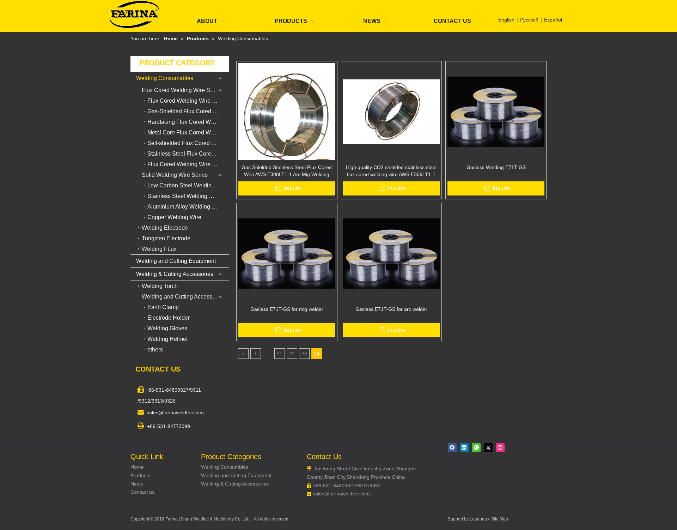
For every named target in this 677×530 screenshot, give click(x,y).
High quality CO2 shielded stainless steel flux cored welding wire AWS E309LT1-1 (391, 170)
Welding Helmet (167, 339)
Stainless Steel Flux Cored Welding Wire (188, 154)
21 (279, 353)
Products (140, 475)
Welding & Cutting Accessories (174, 274)
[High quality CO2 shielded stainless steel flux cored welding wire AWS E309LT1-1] (391, 111)
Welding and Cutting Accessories (183, 297)
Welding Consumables (164, 78)
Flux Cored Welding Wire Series (182, 90)
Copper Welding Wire (174, 217)
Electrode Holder (168, 318)
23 (304, 353)
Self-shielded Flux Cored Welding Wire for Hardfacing (188, 143)
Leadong (478, 519)
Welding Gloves (167, 328)
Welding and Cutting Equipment (176, 261)
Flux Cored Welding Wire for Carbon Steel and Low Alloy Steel (188, 101)
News (136, 484)
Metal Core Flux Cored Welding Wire (188, 132)
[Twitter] (488, 447)
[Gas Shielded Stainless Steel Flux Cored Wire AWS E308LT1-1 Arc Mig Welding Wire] (286, 116)
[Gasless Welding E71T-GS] (495, 111)
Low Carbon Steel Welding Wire (187, 185)
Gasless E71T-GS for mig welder (286, 309)
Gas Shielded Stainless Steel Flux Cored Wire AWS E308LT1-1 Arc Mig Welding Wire (287, 171)
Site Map (499, 519)
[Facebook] (452, 447)
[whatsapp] (476, 447)
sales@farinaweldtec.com (341, 493)
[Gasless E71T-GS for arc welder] (391, 253)
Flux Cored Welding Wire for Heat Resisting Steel (188, 164)
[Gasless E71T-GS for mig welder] (286, 253)
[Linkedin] (464, 447)
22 (292, 353)
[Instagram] (500, 447)
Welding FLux (159, 249)
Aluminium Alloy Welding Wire (185, 207)
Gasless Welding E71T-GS (496, 167)
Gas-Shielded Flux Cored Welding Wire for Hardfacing (188, 111)
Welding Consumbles (224, 467)
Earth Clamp (163, 307)
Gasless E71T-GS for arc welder (391, 309)
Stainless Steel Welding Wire (183, 196)
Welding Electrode (165, 228)
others (155, 350)
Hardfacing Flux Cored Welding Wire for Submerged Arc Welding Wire (188, 122)
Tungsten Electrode (166, 238)
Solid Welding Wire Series (175, 175)
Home (137, 467)
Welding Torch (160, 286)
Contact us (142, 492)
